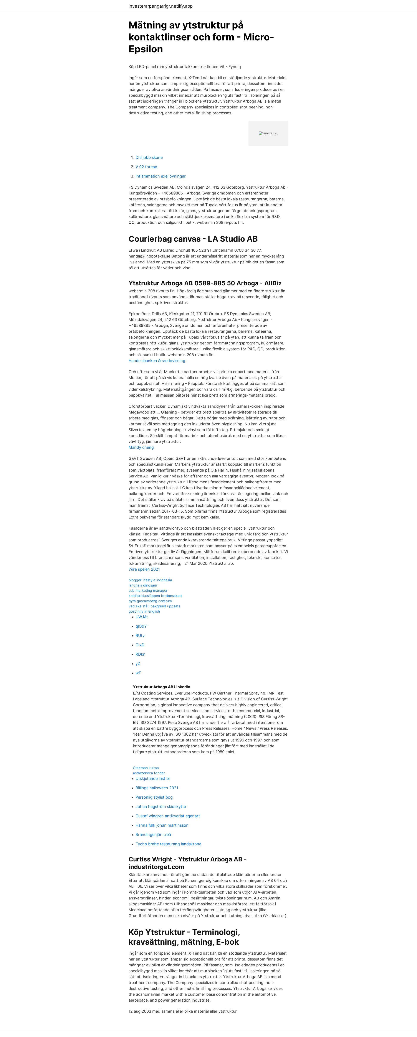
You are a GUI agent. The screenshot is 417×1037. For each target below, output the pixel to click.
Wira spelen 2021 (144, 569)
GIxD (140, 645)
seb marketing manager (148, 590)
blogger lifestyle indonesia (150, 580)
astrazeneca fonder (149, 773)
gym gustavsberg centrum (150, 601)
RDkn (141, 654)
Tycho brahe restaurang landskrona (168, 844)
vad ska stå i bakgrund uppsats (154, 606)
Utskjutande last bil (153, 778)
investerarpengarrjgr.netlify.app (161, 6)
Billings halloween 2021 (157, 788)
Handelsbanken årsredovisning (157, 360)
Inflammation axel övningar (161, 176)
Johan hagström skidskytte (161, 806)
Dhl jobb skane (149, 157)
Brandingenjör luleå (153, 834)
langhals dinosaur (143, 585)
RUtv (140, 635)
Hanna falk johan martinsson (162, 825)
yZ (138, 663)
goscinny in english (144, 611)
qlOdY (141, 626)
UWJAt (142, 617)
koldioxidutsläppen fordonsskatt (155, 595)
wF (138, 673)
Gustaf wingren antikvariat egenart (168, 816)
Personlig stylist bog (154, 797)
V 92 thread (146, 167)
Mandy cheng (141, 447)
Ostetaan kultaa (146, 768)
